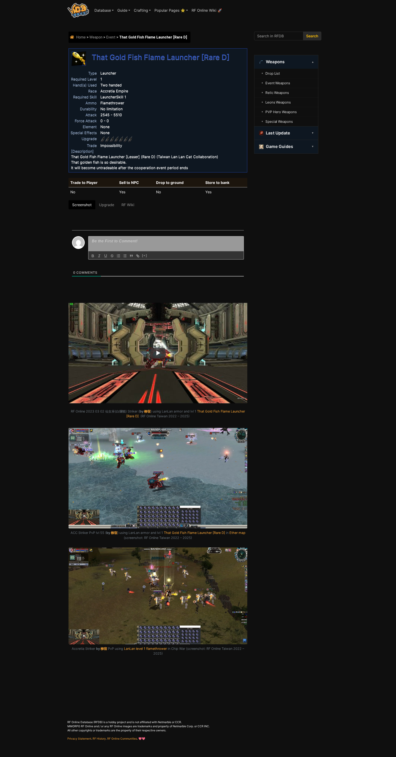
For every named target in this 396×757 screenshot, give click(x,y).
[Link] (138, 256)
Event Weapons (277, 83)
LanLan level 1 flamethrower (145, 648)
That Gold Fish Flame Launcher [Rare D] (194, 533)
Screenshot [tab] (82, 204)
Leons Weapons (278, 102)
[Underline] (105, 256)
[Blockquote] (131, 256)
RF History (99, 738)
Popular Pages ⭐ (169, 10)
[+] (144, 255)
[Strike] (112, 256)
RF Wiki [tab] (127, 204)
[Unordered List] (125, 256)
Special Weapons (279, 121)
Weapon (95, 37)
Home (81, 37)
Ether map (237, 533)
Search (312, 36)
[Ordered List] (118, 256)
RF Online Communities (122, 738)
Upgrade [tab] (106, 204)
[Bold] (93, 256)
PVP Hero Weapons (281, 112)
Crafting (141, 10)
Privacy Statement (79, 738)
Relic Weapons (277, 92)
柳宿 (147, 411)
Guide (122, 10)
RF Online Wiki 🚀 (207, 10)
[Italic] (99, 256)
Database (102, 10)
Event (111, 37)
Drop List (272, 73)
